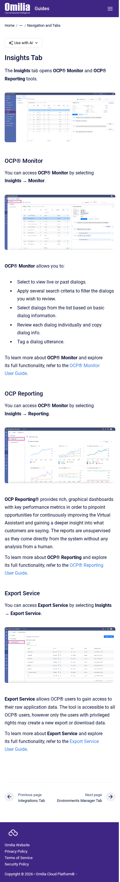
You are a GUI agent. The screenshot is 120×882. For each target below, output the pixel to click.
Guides (42, 8)
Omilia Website (17, 845)
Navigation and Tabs (44, 25)
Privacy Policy (16, 851)
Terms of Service (19, 858)
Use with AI (23, 43)
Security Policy (17, 864)
